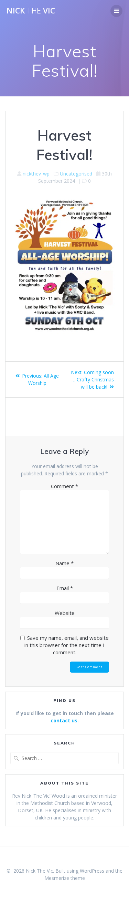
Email (64, 588)
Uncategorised (76, 173)
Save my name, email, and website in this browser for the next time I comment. (66, 645)
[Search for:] (64, 758)
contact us (64, 720)
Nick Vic (31, 11)
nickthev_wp (36, 173)
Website (65, 612)
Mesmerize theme (64, 878)
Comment (64, 486)
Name (64, 563)
